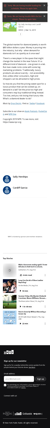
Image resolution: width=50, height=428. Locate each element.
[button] (25, 270)
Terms (23, 387)
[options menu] (20, 34)
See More (32, 367)
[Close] (44, 5)
